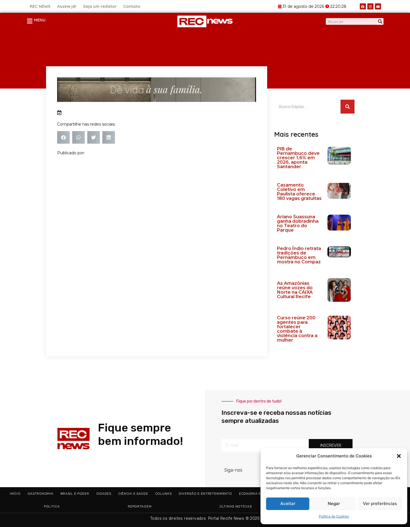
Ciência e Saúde (133, 494)
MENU (39, 20)
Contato (131, 6)
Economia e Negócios (259, 494)
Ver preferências (380, 503)
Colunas (163, 494)
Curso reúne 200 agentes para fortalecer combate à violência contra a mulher (297, 329)
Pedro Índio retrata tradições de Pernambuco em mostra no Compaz (299, 255)
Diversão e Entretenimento (205, 494)
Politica (52, 506)
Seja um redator (100, 6)
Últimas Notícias (236, 506)
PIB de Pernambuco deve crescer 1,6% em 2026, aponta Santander (298, 157)
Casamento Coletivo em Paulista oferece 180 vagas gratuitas (299, 191)
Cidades (103, 494)
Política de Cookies (334, 516)
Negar (334, 503)
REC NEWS (40, 6)
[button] (399, 456)
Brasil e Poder (75, 494)
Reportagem (139, 506)
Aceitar (287, 503)
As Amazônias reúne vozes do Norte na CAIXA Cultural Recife (295, 290)
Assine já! (66, 6)
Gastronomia (41, 494)
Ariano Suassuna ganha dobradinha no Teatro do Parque (298, 223)
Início (15, 494)
